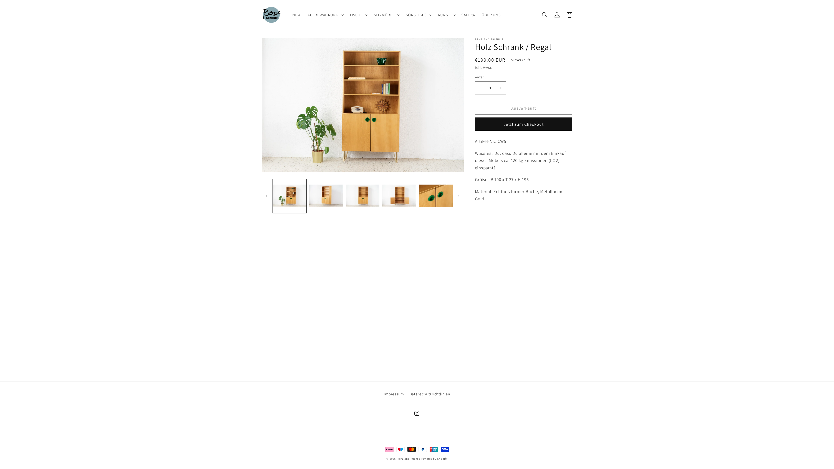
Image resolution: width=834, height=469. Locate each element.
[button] (325, 15)
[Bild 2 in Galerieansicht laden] (326, 196)
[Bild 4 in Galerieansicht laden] (399, 196)
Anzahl (480, 77)
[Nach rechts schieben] (459, 196)
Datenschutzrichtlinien (429, 393)
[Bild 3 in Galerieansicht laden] (362, 196)
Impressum (394, 393)
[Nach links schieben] (266, 196)
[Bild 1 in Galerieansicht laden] (289, 196)
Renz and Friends (408, 459)
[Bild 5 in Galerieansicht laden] (436, 196)
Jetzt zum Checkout (524, 124)
